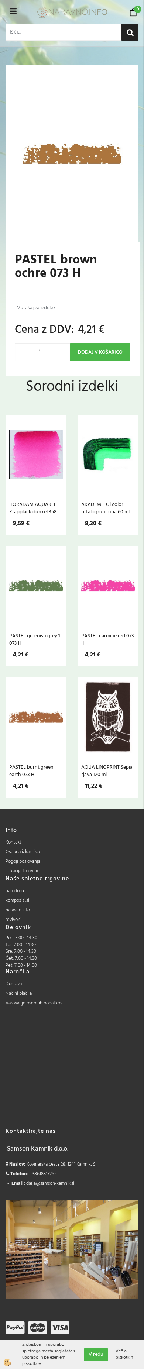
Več (36, 458)
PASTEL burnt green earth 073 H (31, 771)
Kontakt (13, 842)
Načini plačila (19, 993)
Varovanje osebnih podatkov (34, 1003)
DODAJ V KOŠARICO (100, 352)
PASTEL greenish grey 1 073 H (34, 639)
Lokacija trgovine (23, 871)
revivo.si (13, 920)
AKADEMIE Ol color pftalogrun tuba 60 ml (105, 508)
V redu (96, 1354)
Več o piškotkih (124, 1354)
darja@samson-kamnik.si (50, 1183)
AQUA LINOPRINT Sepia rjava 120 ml (107, 771)
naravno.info (18, 910)
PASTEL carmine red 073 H (107, 639)
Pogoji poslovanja (23, 861)
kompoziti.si (17, 900)
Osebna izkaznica (23, 852)
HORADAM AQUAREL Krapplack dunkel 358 (33, 508)
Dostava (14, 984)
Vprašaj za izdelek (36, 308)
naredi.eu (15, 891)
